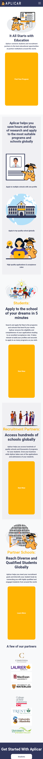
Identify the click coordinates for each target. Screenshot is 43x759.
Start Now (21, 371)
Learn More (21, 613)
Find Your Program (22, 79)
